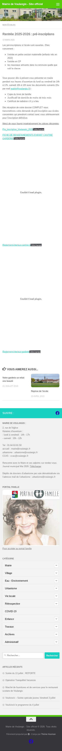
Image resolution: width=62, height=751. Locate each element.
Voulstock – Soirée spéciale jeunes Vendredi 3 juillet (30, 698)
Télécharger (38, 129)
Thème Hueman (48, 734)
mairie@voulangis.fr (20, 88)
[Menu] (58, 4)
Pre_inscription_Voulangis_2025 (17, 129)
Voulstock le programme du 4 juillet (22, 705)
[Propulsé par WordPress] (29, 734)
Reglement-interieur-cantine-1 (16, 245)
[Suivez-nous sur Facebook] (58, 413)
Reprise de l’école (39, 391)
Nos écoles (8, 25)
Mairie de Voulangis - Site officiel (22, 4)
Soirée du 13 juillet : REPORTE (20, 673)
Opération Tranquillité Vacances (20, 680)
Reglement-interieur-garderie (15, 351)
